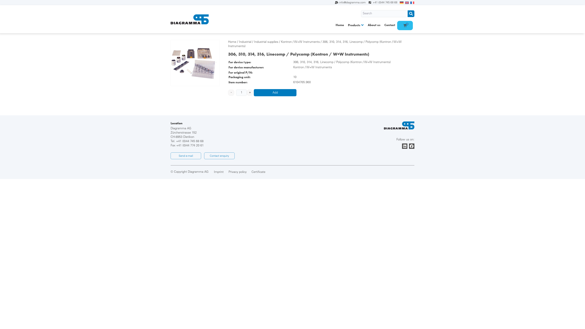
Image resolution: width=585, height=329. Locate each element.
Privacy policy (238, 172)
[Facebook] (411, 146)
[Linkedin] (404, 146)
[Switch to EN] (407, 3)
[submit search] (411, 13)
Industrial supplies (266, 42)
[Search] (384, 13)
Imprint (219, 172)
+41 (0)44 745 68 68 (190, 141)
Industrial (245, 42)
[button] (356, 25)
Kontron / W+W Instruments (300, 42)
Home (232, 42)
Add (275, 92)
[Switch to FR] (412, 3)
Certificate (258, 172)
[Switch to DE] (402, 3)
